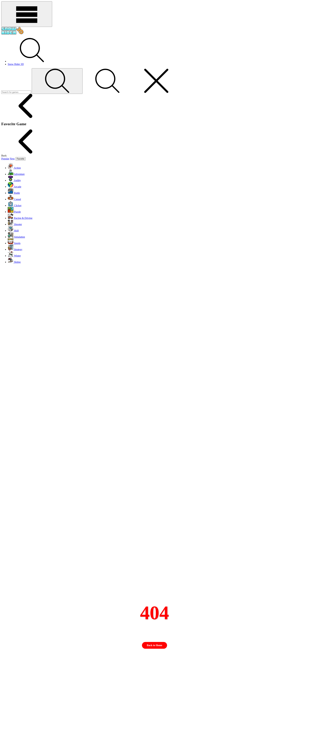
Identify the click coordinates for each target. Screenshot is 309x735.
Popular (5, 158)
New (12, 158)
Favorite (20, 159)
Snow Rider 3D (16, 64)
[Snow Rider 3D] (12, 34)
